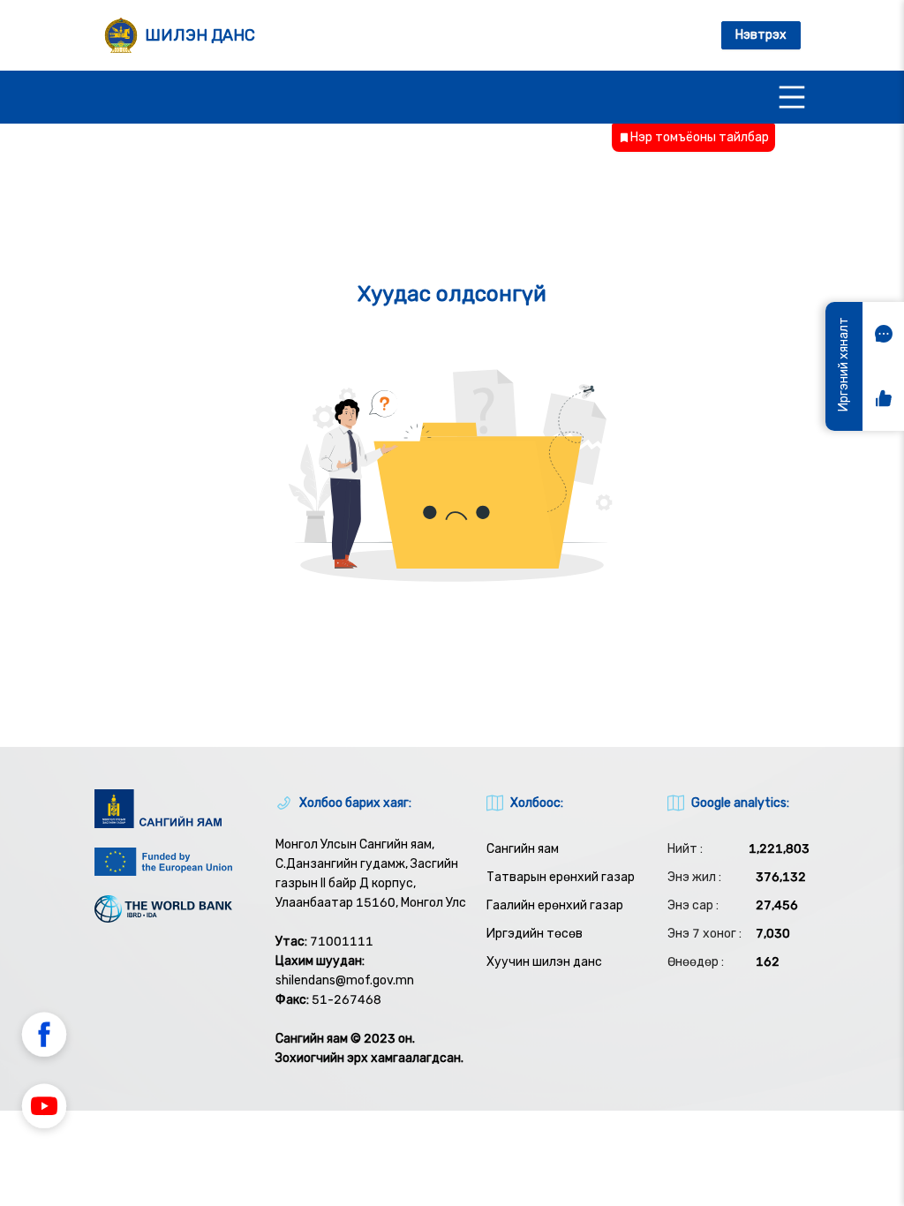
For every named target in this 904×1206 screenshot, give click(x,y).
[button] (44, 1037)
